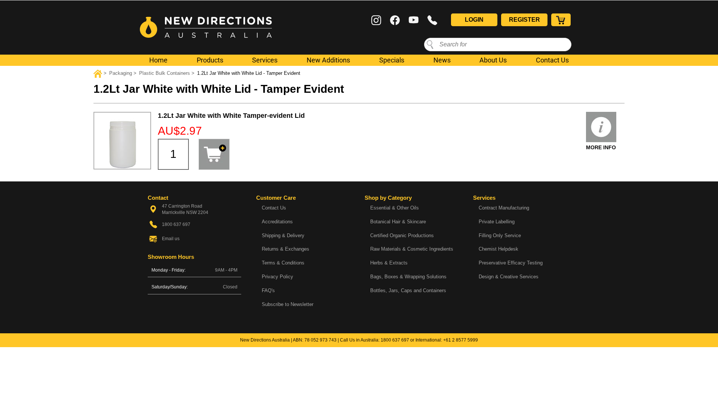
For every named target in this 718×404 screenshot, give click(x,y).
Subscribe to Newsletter (287, 304)
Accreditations (277, 221)
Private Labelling (497, 221)
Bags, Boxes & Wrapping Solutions (408, 276)
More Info (601, 147)
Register (524, 19)
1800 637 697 (395, 340)
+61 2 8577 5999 (460, 340)
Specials (391, 60)
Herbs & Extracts (389, 263)
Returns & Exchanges (285, 249)
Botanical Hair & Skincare (398, 221)
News (442, 60)
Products (210, 60)
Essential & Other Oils (394, 208)
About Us (493, 60)
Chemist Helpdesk (498, 249)
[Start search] (430, 44)
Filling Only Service (500, 235)
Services (264, 60)
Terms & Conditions (283, 263)
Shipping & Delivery (283, 235)
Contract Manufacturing (504, 208)
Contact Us (552, 60)
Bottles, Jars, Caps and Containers (408, 290)
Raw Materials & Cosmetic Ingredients (411, 249)
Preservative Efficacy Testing (511, 263)
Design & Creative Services (508, 276)
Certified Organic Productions (402, 235)
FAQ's (268, 290)
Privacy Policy (277, 276)
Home (158, 60)
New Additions (328, 60)
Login (474, 19)
